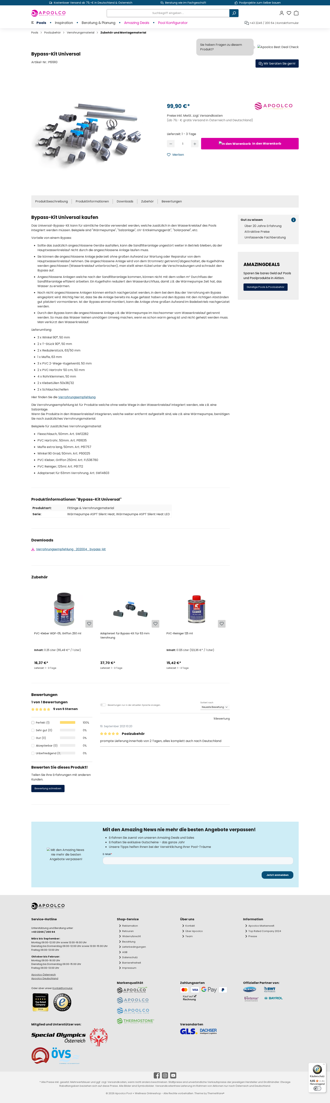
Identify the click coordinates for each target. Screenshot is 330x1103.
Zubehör (147, 201)
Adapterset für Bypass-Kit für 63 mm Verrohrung (125, 635)
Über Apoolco (194, 931)
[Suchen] (234, 13)
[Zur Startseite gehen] (48, 13)
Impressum (129, 968)
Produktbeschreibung (51, 201)
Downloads (125, 201)
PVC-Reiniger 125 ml (180, 633)
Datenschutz (130, 957)
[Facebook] (157, 1075)
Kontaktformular (288, 23)
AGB (124, 952)
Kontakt (190, 926)
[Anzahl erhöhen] (195, 143)
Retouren (128, 931)
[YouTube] (173, 1075)
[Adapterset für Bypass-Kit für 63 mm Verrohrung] (130, 609)
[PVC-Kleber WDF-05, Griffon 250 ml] (64, 609)
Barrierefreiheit (131, 963)
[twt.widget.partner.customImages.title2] (281, 989)
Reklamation (130, 926)
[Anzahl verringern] (171, 143)
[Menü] (324, 1065)
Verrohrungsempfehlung (76, 397)
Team (189, 936)
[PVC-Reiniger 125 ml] (197, 609)
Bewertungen (172, 201)
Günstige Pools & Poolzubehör (265, 287)
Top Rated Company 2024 (264, 931)
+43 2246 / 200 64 (262, 23)
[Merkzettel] (290, 13)
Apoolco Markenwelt (261, 926)
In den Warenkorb (266, 143)
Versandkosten (117, 1082)
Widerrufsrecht (131, 936)
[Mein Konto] (282, 13)
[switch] (317, 1088)
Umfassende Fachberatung (265, 237)
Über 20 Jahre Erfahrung (262, 226)
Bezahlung (128, 941)
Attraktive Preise (257, 232)
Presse (252, 936)
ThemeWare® (215, 1093)
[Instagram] (165, 1075)
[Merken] (89, 624)
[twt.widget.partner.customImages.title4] (281, 999)
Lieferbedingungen (134, 947)
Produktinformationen (92, 201)
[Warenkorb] (296, 13)
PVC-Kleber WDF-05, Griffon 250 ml (57, 633)
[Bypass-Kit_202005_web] (87, 131)
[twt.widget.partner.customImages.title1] (251, 989)
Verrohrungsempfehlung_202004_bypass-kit (71, 549)
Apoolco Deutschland (44, 978)
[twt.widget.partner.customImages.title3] (251, 999)
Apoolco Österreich (43, 974)
